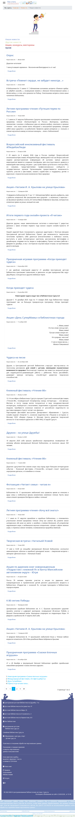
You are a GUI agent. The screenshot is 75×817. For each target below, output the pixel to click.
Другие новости (13, 42)
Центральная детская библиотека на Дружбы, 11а (22, 703)
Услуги (6, 778)
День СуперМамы (15, 681)
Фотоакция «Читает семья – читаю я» (28, 484)
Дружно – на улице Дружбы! (22, 432)
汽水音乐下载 (11, 816)
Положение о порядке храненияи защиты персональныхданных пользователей (14, 749)
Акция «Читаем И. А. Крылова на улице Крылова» (35, 187)
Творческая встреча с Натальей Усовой (29, 540)
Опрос (10, 55)
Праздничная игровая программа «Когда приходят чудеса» (36, 261)
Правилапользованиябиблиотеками (8, 772)
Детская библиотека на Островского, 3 (18, 714)
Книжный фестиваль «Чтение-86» (26, 390)
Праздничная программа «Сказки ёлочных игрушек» (31, 654)
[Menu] (4, 3)
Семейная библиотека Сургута (13, 732)
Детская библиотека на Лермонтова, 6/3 (18, 717)
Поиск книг (8, 766)
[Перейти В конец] (24, 689)
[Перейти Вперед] (20, 689)
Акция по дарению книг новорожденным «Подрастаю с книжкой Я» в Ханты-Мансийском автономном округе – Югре (34, 569)
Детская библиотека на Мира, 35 (16, 710)
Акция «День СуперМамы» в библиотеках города (35, 317)
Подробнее (12, 71)
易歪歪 (24, 816)
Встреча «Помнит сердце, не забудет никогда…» (34, 80)
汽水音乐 (3, 816)
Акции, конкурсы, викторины (19, 45)
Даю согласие (38, 813)
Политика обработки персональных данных (37, 811)
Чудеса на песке (15, 357)
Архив (8, 47)
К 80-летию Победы (17, 600)
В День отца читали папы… (18, 683)
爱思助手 (19, 816)
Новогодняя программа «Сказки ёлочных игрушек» (27, 676)
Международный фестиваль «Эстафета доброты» (27, 679)
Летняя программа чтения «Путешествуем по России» (33, 110)
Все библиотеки (10, 721)
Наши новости (12, 39)
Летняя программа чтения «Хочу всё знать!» (32, 510)
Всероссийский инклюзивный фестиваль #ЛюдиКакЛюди (30, 146)
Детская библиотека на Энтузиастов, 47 (18, 706)
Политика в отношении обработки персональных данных (22, 743)
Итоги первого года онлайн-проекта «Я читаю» (34, 215)
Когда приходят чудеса (20, 287)
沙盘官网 (30, 816)
